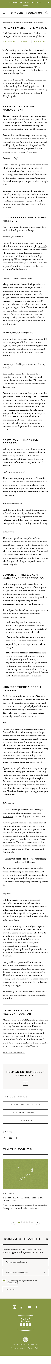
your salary (21, 349)
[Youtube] (29, 1307)
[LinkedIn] (22, 1307)
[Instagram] (14, 1307)
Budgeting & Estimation (25, 1104)
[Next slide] (37, 1222)
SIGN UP (10, 1289)
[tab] (19, 1222)
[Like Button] (25, 1084)
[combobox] (25, 1272)
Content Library (12, 23)
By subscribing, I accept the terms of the (22, 1280)
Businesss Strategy (25, 1112)
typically (27, 301)
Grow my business (34, 23)
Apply (25, 6)
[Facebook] (36, 1307)
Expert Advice (25, 1120)
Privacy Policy (34, 1348)
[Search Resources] (46, 13)
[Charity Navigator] (25, 1323)
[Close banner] (48, 3)
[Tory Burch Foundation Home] (25, 13)
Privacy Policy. (12, 1283)
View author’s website (14, 1052)
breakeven (7, 836)
